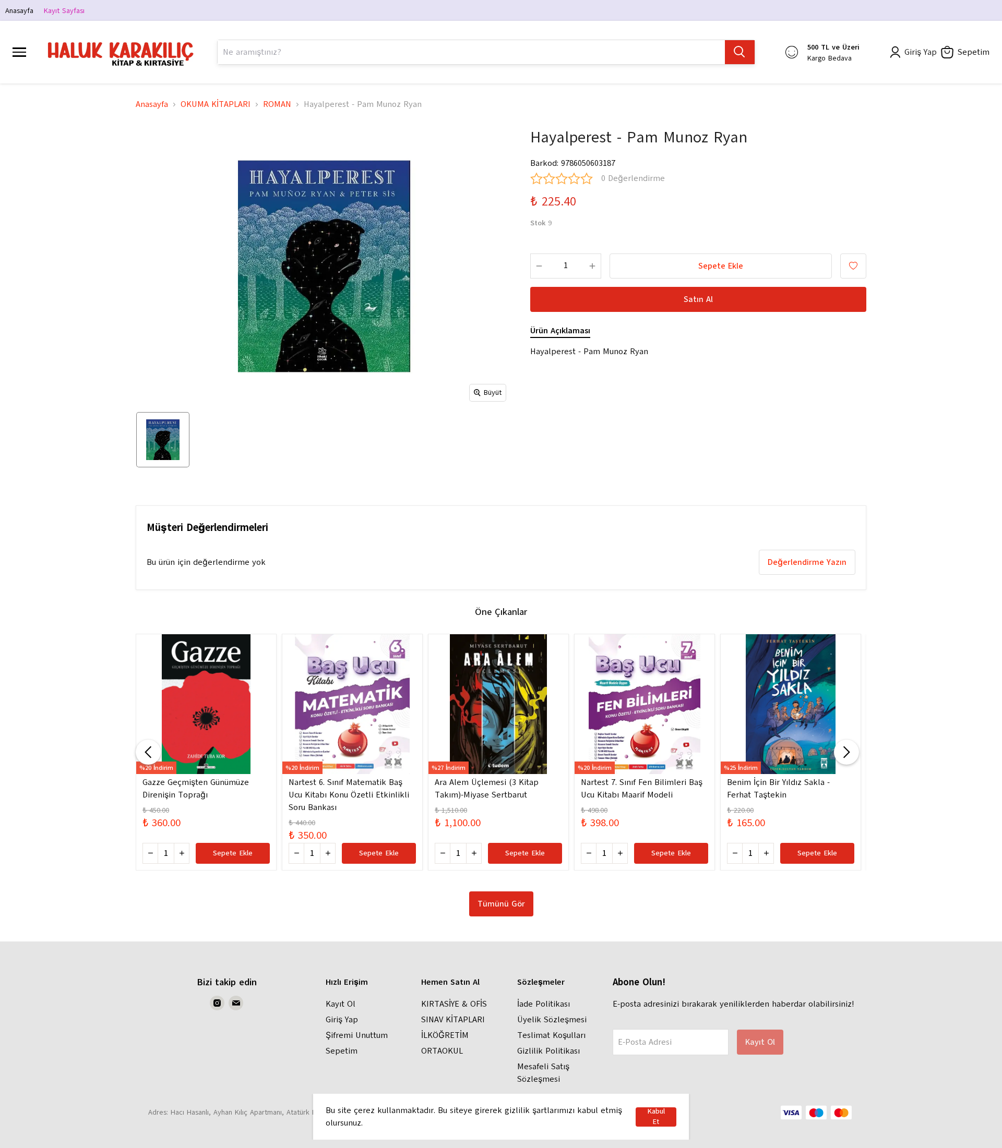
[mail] (236, 1003)
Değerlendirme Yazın (807, 562)
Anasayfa (19, 11)
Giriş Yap (342, 1019)
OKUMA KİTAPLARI (215, 104)
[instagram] (217, 1003)
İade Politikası (543, 1004)
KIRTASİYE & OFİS (454, 1004)
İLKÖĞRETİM (445, 1035)
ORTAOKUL (442, 1051)
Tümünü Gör (501, 904)
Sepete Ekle (720, 266)
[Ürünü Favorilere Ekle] (853, 266)
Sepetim (341, 1051)
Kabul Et (656, 1117)
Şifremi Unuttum (357, 1035)
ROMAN (277, 104)
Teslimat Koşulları (551, 1035)
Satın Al (698, 299)
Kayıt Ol (340, 1004)
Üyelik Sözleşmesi (552, 1019)
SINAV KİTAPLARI (453, 1019)
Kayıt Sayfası (64, 11)
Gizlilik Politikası (548, 1051)
